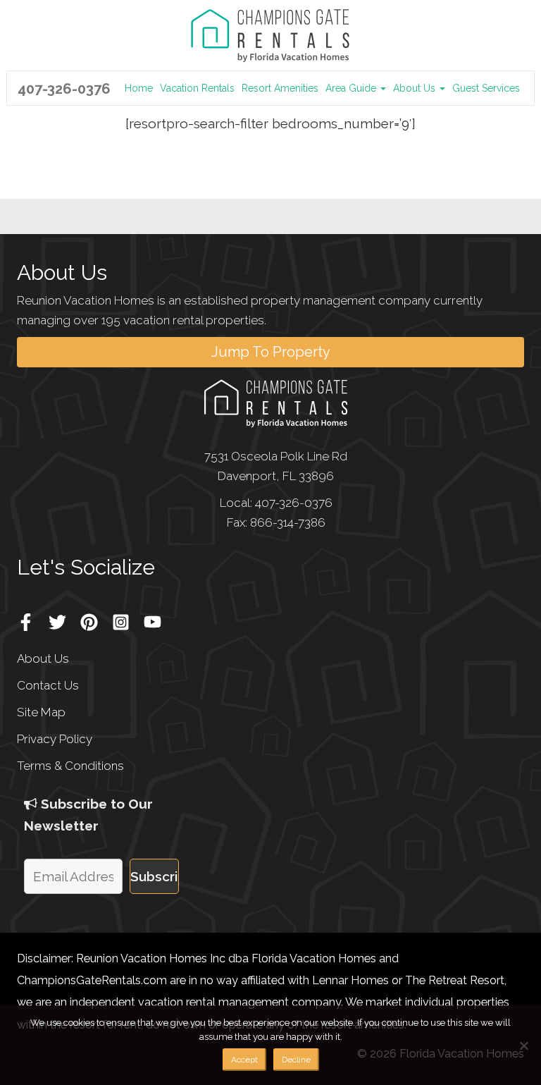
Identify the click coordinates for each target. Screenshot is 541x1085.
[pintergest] (94, 617)
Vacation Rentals (197, 88)
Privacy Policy (54, 739)
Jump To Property (270, 351)
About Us (43, 658)
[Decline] (523, 1045)
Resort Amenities (280, 88)
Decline (296, 1060)
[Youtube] (158, 617)
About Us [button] (415, 88)
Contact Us (48, 685)
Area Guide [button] (352, 88)
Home (139, 88)
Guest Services (486, 88)
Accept (244, 1060)
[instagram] (126, 617)
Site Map (41, 712)
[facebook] (31, 617)
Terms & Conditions (70, 766)
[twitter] (63, 617)
